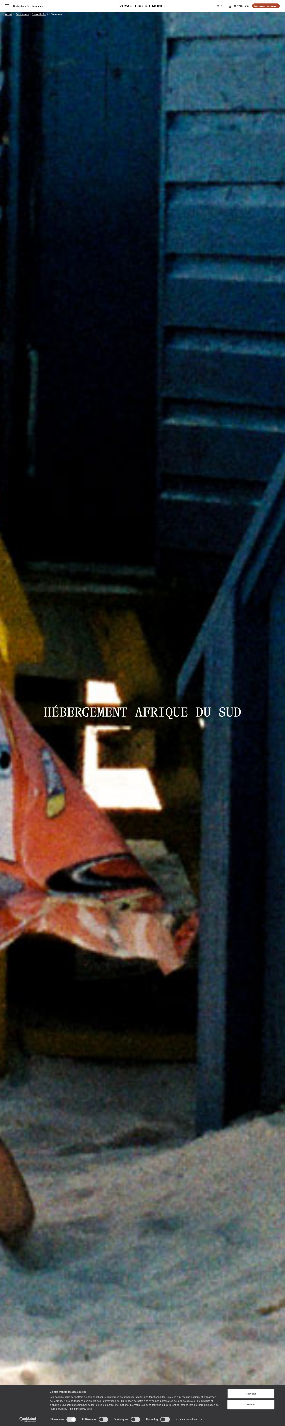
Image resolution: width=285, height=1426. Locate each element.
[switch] (103, 1419)
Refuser (250, 1404)
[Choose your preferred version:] (219, 5)
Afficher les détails (187, 1419)
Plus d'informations (80, 1408)
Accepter (251, 1393)
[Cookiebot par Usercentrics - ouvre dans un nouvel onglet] (28, 1419)
